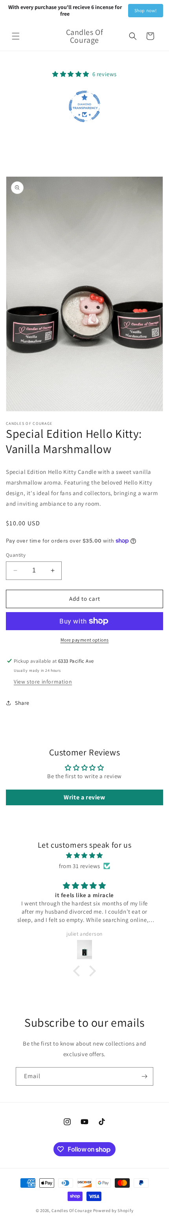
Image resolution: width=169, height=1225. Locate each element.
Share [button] (22, 702)
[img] (84, 855)
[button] (15, 36)
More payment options (85, 640)
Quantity (16, 555)
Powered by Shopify (113, 1210)
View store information (43, 681)
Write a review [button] (84, 797)
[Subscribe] (144, 1076)
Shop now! (145, 10)
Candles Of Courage (71, 1210)
